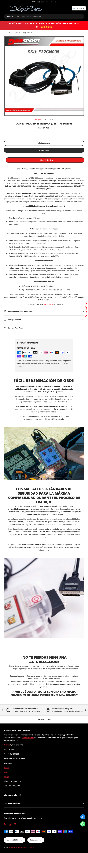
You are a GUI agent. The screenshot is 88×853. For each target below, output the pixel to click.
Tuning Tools (11, 847)
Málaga (6, 776)
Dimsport (38, 120)
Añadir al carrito (44, 143)
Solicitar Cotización (45, 160)
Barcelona (7, 772)
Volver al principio (44, 719)
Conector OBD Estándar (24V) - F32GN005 (21, 33)
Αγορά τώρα (44, 150)
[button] (82, 824)
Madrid (6, 767)
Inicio (5, 33)
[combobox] (44, 16)
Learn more (52, 2)
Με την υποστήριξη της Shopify (25, 847)
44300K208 (48, 304)
